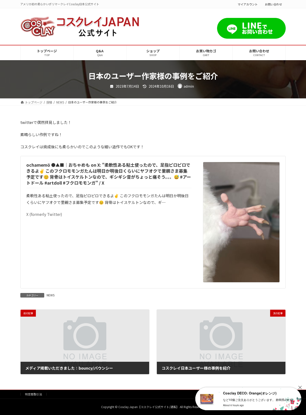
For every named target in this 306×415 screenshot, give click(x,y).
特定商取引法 (33, 394)
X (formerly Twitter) (44, 214)
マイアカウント (248, 4)
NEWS (51, 295)
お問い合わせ (273, 4)
